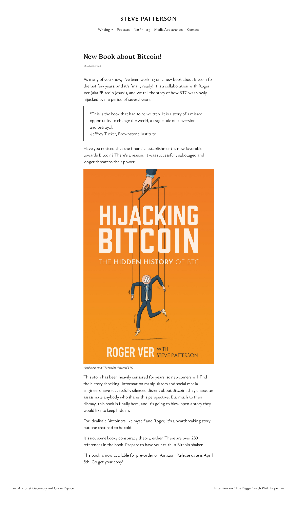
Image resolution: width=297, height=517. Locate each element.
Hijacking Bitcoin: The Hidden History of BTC (108, 367)
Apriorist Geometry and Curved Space (46, 487)
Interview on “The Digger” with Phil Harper (246, 487)
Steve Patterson (148, 18)
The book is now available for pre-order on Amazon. (129, 455)
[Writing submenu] (112, 29)
